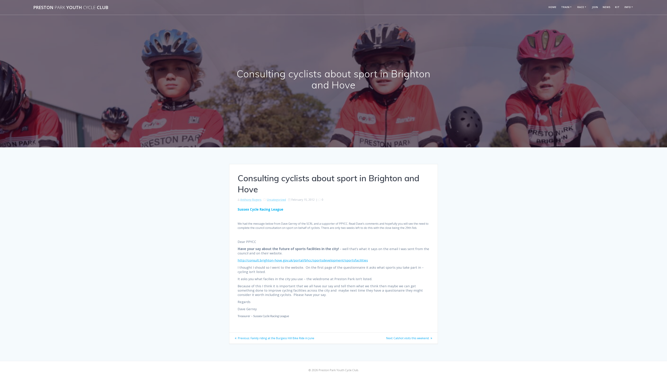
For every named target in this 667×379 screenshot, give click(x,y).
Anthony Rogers (250, 200)
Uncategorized (276, 200)
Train (565, 7)
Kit (617, 7)
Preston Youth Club (70, 7)
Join (595, 7)
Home (553, 7)
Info (627, 7)
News (606, 7)
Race (580, 7)
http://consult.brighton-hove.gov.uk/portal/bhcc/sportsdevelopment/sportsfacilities (303, 260)
